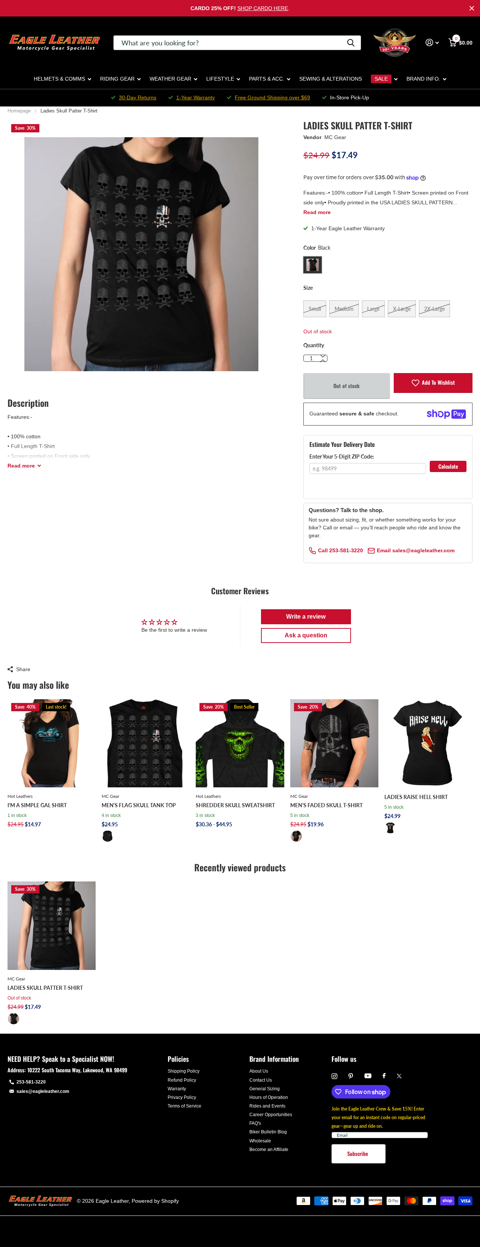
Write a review (306, 616)
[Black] (107, 836)
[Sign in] (432, 42)
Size (308, 288)
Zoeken (350, 42)
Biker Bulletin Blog (268, 1132)
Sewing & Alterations (330, 79)
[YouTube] (367, 1076)
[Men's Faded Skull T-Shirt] (334, 743)
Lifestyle (220, 79)
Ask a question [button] (306, 635)
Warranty (177, 1088)
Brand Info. (423, 79)
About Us (258, 1071)
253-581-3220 (31, 1082)
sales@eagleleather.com (42, 1091)
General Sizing (264, 1088)
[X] (399, 1076)
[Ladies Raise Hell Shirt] (428, 743)
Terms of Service (184, 1106)
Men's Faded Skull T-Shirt (326, 805)
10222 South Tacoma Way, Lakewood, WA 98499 (77, 1070)
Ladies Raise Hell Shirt (416, 797)
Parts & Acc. (266, 79)
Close (472, 8)
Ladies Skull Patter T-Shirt (45, 988)
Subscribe (358, 1153)
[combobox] (237, 42)
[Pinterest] (350, 1076)
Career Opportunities (270, 1114)
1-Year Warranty (195, 97)
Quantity (313, 345)
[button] (323, 361)
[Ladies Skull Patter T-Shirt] (52, 925)
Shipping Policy (184, 1071)
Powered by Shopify (155, 1201)
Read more (317, 212)
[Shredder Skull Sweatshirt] (240, 743)
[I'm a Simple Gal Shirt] (52, 743)
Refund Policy (182, 1080)
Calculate (448, 466)
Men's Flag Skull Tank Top (139, 805)
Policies (178, 1059)
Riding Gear (117, 79)
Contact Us (260, 1080)
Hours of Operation (268, 1097)
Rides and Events (267, 1106)
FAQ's (255, 1123)
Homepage (19, 111)
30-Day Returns (137, 97)
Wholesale (260, 1141)
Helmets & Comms (59, 79)
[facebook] (384, 1076)
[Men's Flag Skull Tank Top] (146, 743)
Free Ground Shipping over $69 (272, 97)
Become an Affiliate (268, 1149)
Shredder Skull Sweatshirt (235, 805)
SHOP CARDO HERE (262, 8)
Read (21, 466)
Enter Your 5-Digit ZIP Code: (341, 456)
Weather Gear (170, 79)
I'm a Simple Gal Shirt (37, 805)
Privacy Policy (182, 1097)
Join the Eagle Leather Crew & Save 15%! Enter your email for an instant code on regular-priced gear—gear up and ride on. (378, 1117)
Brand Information (274, 1059)
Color (316, 247)
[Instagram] (334, 1076)
